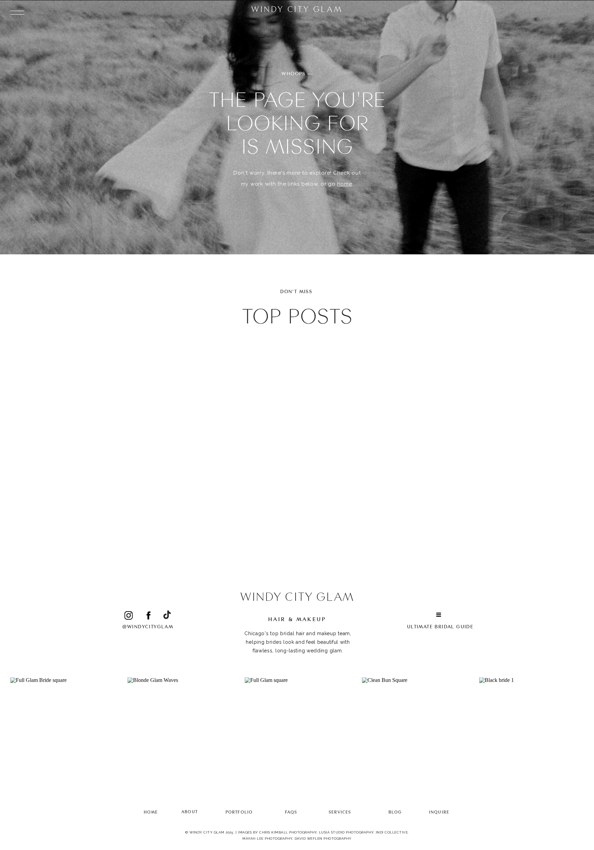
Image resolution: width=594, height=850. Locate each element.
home (344, 184)
